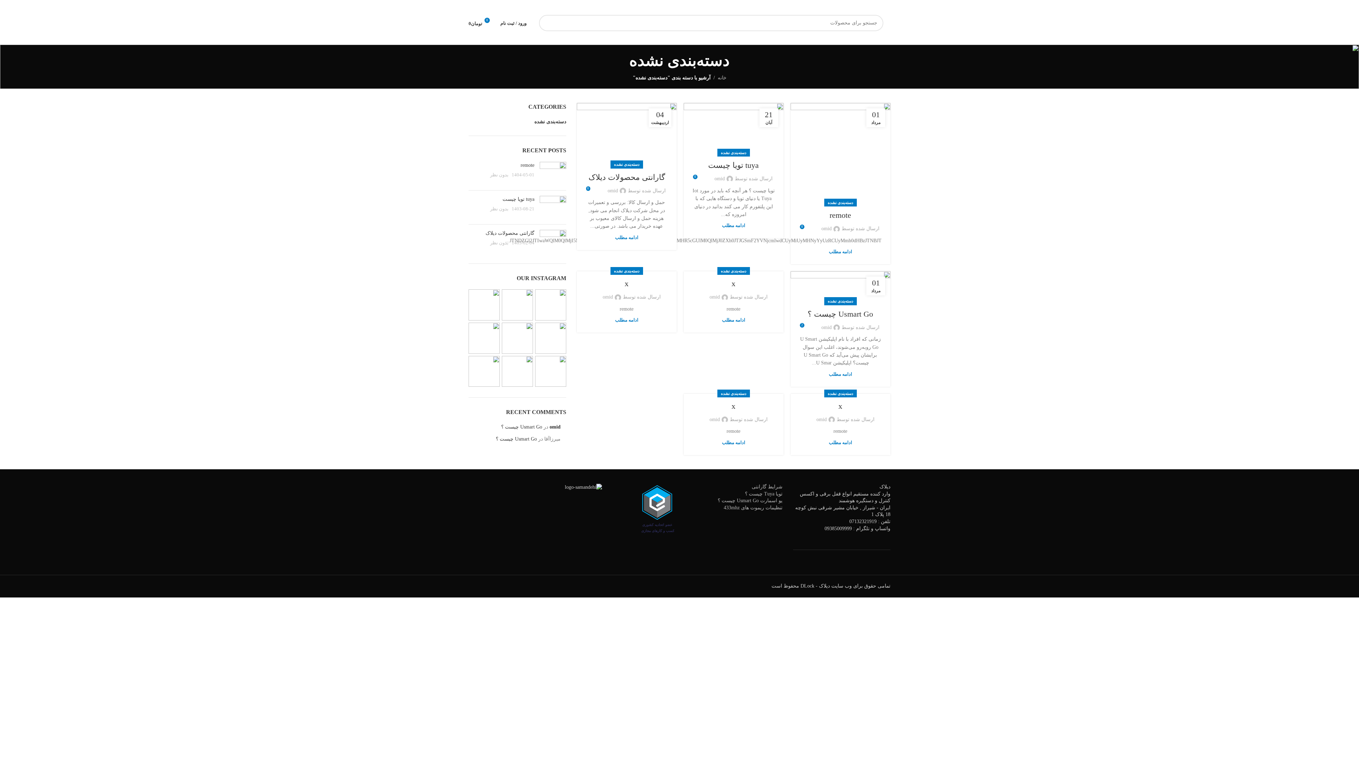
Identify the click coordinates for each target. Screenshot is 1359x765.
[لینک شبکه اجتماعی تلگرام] (598, 7)
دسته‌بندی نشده (840, 202)
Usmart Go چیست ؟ (840, 314)
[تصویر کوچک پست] (553, 173)
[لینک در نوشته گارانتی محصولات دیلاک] (627, 134)
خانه (722, 77)
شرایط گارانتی (767, 486)
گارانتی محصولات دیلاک (627, 177)
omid (826, 228)
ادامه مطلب (840, 251)
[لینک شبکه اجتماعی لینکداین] (614, 7)
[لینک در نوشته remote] (840, 153)
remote (840, 215)
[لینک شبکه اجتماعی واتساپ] (606, 7)
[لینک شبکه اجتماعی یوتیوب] (623, 7)
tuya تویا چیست (733, 165)
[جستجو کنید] (547, 23)
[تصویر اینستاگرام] (550, 305)
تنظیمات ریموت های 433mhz (753, 507)
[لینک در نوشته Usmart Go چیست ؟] (840, 286)
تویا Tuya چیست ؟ (763, 494)
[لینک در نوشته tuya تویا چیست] (734, 128)
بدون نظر (499, 174)
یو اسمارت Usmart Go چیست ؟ (750, 500)
